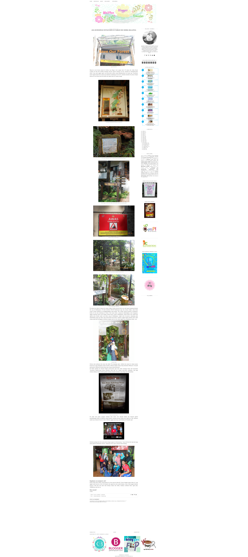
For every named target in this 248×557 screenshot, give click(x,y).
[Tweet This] (133, 494)
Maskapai (146, 164)
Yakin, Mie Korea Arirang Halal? (150, 113)
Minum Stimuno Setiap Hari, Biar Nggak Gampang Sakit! (150, 96)
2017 (143, 140)
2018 (143, 139)
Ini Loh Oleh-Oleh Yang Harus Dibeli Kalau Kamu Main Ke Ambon (150, 102)
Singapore (152, 166)
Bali (143, 156)
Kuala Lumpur (97, 494)
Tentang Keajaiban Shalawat (150, 78)
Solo (156, 166)
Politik (156, 164)
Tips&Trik (153, 167)
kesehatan (143, 173)
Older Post (137, 532)
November (145, 144)
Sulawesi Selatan (144, 167)
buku (142, 171)
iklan (156, 172)
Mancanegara (153, 163)
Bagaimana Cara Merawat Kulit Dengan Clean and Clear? (150, 124)
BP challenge (155, 155)
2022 (143, 135)
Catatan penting (147, 157)
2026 (143, 131)
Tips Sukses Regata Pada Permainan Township (150, 84)
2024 (143, 133)
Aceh (145, 155)
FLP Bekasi (143, 158)
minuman (155, 174)
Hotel (155, 159)
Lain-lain (144, 162)
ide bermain (150, 172)
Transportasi (143, 168)
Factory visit (149, 158)
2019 (143, 138)
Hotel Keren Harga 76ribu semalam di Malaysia (150, 119)
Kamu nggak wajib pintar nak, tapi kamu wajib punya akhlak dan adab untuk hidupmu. (150, 74)
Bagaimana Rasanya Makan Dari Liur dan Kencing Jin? (150, 107)
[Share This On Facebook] (131, 494)
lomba (146, 174)
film (152, 171)
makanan (150, 174)
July (144, 148)
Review (143, 166)
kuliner (153, 173)
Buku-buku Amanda (154, 156)
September (145, 146)
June (144, 149)
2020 (143, 137)
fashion (147, 171)
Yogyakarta (143, 170)
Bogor (147, 156)
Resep (154, 165)
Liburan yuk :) (154, 161)
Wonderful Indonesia (147, 169)
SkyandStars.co (129, 556)
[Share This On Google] (136, 494)
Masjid (142, 164)
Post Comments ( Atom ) (103, 534)
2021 (143, 136)
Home (91, 1)
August (144, 147)
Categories (114, 1)
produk (150, 175)
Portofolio (96, 1)
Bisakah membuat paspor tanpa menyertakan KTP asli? (150, 90)
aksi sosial (149, 170)
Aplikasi (149, 155)
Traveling (152, 168)
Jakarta (142, 160)
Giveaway (142, 159)
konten (148, 173)
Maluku (145, 163)
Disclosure (107, 1)
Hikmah (148, 159)
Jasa (147, 160)
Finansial (155, 158)
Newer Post (92, 532)
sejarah (144, 176)
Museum (151, 164)
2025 (143, 132)
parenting (143, 175)
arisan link (155, 170)
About (101, 1)
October (145, 145)
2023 (143, 134)
